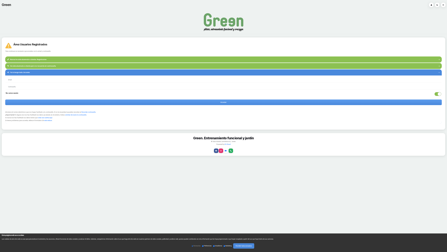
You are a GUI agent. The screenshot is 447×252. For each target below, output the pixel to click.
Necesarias (197, 246)
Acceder (223, 102)
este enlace (48, 120)
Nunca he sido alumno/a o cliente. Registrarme (28, 59)
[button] (223, 94)
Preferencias (208, 246)
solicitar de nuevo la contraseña (75, 115)
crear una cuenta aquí (45, 118)
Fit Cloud (228, 144)
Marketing (228, 246)
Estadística (218, 246)
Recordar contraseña (88, 112)
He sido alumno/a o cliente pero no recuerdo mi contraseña (33, 66)
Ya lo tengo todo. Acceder (20, 72)
